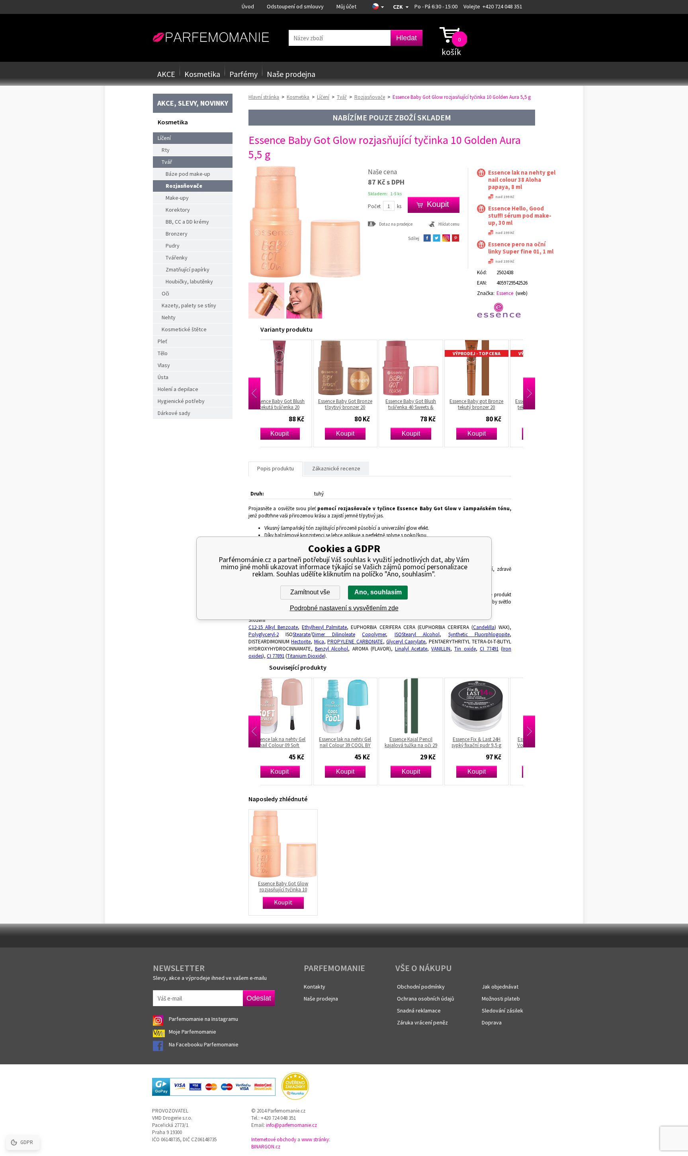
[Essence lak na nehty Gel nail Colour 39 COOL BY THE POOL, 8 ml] (292, 706)
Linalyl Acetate (411, 648)
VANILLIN (440, 648)
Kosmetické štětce (184, 329)
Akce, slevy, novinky (192, 103)
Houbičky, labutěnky (189, 281)
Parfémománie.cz (210, 37)
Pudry (173, 245)
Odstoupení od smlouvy (295, 6)
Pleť (162, 341)
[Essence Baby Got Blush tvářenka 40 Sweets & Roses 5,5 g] (358, 368)
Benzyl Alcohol (331, 648)
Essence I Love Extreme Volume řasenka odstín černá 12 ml (490, 742)
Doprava (492, 1022)
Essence (504, 293)
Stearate (301, 634)
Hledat (406, 38)
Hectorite (301, 641)
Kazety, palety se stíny (189, 305)
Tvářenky (177, 257)
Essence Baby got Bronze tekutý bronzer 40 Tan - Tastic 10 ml (490, 404)
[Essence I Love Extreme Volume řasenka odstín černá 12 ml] (490, 706)
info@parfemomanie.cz (291, 1125)
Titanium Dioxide (305, 656)
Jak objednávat (500, 986)
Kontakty (314, 986)
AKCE (166, 74)
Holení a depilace (178, 389)
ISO (398, 634)
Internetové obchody (273, 1139)
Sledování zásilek (502, 1010)
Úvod (248, 6)
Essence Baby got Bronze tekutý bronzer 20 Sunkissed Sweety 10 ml (424, 404)
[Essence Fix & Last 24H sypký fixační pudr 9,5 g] (424, 706)
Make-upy (177, 197)
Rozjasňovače (184, 185)
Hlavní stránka (263, 97)
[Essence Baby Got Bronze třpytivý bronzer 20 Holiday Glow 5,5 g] (292, 368)
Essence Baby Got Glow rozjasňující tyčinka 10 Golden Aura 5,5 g (283, 887)
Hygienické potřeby (181, 401)
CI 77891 (275, 656)
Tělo (163, 353)
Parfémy (243, 74)
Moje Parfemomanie (193, 1031)
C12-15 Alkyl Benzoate (273, 627)
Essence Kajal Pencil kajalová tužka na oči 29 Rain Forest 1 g (358, 742)
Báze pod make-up (188, 173)
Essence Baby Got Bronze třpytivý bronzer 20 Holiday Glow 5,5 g (293, 404)
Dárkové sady (174, 413)
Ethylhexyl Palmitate (324, 627)
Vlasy (164, 365)
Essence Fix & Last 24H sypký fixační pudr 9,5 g (424, 742)
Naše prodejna (291, 74)
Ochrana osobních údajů (425, 998)
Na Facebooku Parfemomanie (204, 1044)
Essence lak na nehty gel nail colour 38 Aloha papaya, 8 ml (521, 180)
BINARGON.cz (265, 1146)
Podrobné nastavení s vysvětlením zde (344, 608)
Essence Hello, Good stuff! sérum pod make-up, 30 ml (519, 215)
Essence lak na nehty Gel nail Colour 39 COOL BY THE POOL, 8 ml (293, 742)
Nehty (169, 317)
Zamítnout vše (310, 592)
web (521, 293)
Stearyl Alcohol (421, 634)
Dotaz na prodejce (395, 223)
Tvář (167, 161)
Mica (319, 641)
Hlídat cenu (448, 224)
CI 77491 (489, 648)
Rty (166, 149)
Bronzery (177, 233)
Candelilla (483, 627)
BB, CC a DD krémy (187, 221)
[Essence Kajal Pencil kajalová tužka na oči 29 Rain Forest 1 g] (358, 706)
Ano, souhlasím (378, 592)
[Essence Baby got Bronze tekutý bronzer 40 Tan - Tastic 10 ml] (490, 368)
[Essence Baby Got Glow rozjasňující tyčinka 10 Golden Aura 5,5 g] (305, 276)
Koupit (292, 433)
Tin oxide (464, 648)
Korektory (178, 209)
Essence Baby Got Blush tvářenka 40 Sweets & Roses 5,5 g (358, 404)
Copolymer (374, 634)
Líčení (164, 138)
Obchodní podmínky (421, 986)
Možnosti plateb (501, 998)
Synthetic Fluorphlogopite (479, 634)
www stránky (315, 1139)
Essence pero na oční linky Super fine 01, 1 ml (520, 248)
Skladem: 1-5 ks (385, 194)
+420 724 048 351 (502, 6)
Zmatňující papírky (187, 269)
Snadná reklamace (419, 1010)
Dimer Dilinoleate (333, 634)
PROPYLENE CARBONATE (355, 641)
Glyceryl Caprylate (405, 641)
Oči (165, 293)
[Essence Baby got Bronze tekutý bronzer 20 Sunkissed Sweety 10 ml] (424, 368)
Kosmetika (202, 74)
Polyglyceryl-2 (263, 634)
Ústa (163, 377)
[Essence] (502, 310)
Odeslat (258, 998)
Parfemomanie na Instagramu (203, 1018)
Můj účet (346, 6)
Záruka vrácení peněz (422, 1022)
